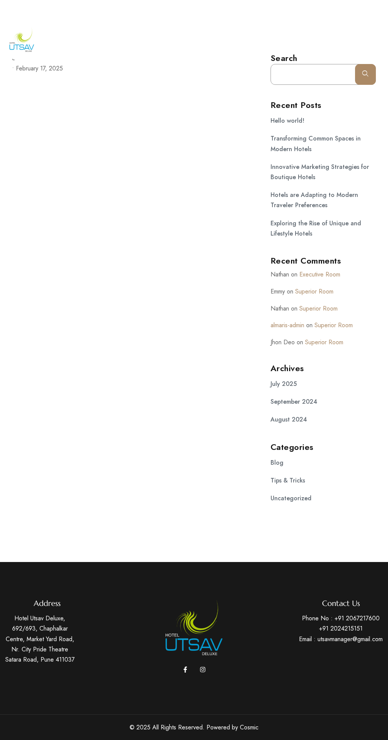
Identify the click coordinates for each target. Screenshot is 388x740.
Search (365, 74)
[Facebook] (364, 10)
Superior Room (314, 291)
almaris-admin (287, 325)
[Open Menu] (380, 43)
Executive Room (319, 274)
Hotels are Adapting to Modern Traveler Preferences (314, 199)
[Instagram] (378, 10)
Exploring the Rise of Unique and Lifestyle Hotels (316, 228)
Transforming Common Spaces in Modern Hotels (316, 143)
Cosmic (249, 727)
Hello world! (287, 120)
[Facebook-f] (185, 669)
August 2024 (289, 419)
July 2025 (284, 383)
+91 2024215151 (341, 628)
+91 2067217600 (357, 618)
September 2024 (294, 401)
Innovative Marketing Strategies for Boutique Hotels (320, 171)
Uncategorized (291, 498)
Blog (277, 462)
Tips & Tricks (288, 480)
